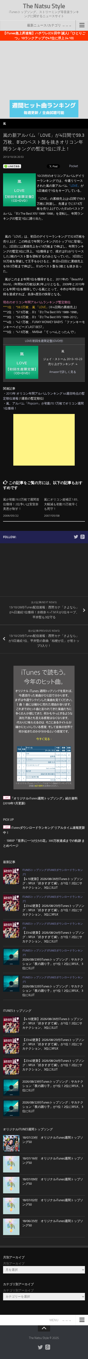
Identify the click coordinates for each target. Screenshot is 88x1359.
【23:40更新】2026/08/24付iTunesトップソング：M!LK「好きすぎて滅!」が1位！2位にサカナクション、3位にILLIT (53, 937)
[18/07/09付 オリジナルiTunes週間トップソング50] (11, 1185)
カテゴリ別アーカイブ (18, 1290)
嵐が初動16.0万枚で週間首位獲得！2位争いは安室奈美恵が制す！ (21, 504)
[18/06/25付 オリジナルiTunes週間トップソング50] (11, 1227)
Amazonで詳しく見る (62, 372)
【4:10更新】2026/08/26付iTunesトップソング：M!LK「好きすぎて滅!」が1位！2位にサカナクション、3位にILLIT (52, 883)
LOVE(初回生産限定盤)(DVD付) (44, 341)
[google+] (82, 536)
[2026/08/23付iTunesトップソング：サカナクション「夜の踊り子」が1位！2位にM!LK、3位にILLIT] (11, 956)
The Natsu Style (44, 6)
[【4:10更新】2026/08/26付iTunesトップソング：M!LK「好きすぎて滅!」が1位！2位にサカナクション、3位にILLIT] (11, 876)
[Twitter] (75, 536)
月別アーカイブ (14, 1263)
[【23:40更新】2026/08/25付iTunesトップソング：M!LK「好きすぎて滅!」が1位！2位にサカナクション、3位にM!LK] (11, 903)
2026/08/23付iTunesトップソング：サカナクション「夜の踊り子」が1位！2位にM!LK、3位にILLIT (52, 964)
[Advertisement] (44, 70)
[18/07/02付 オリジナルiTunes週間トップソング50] (11, 1206)
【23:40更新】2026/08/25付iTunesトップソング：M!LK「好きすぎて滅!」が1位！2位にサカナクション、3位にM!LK (53, 910)
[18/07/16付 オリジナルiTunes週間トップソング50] (11, 1164)
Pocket (73, 166)
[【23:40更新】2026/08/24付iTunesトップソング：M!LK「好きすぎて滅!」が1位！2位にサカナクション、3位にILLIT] (11, 929)
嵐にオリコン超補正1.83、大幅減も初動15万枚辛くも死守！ (62, 504)
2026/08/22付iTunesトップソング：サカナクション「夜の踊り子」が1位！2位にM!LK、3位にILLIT (52, 990)
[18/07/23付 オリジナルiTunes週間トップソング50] (11, 1143)
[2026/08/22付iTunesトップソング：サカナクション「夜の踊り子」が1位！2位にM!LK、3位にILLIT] (11, 983)
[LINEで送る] (12, 166)
